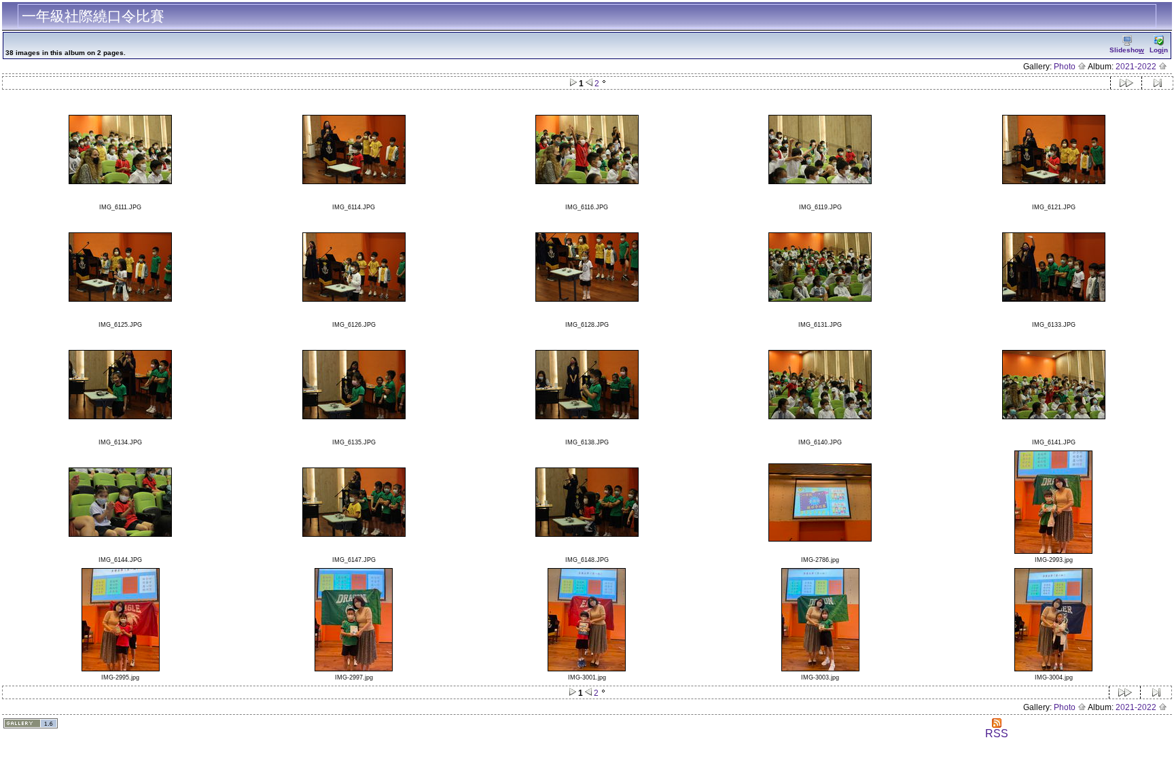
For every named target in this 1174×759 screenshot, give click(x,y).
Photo (1066, 66)
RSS (996, 733)
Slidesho (1126, 50)
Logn (1159, 50)
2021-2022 (1137, 66)
